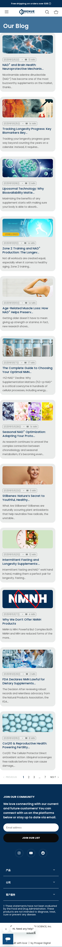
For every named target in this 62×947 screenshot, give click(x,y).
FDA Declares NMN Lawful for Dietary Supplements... (23, 681)
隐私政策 (31, 932)
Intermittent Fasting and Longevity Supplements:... (21, 562)
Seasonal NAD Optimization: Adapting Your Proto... (24, 434)
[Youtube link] (31, 853)
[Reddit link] (43, 853)
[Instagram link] (19, 853)
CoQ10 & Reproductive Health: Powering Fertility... (24, 745)
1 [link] (23, 777)
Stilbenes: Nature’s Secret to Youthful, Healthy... (23, 498)
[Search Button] (47, 12)
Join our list (31, 838)
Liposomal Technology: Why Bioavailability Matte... (23, 190)
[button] (31, 3)
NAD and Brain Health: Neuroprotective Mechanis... (23, 67)
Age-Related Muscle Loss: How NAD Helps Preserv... (25, 310)
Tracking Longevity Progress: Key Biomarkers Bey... (26, 131)
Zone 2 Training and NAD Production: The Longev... (21, 250)
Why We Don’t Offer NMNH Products (21, 621)
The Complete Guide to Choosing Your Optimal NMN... (27, 370)
